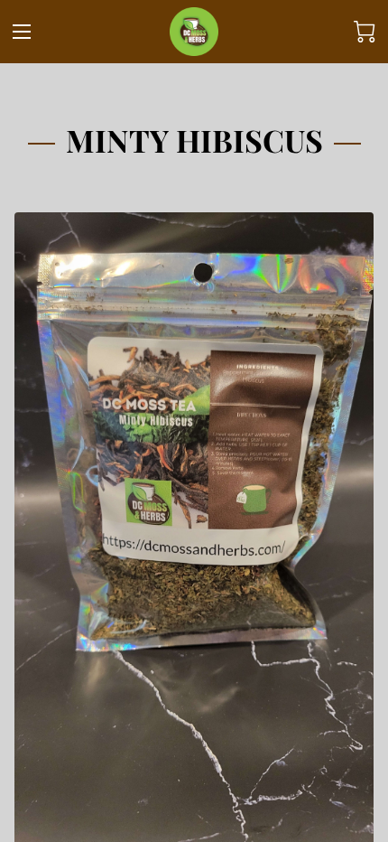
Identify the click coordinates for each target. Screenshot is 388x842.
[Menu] (22, 31)
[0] (364, 31)
